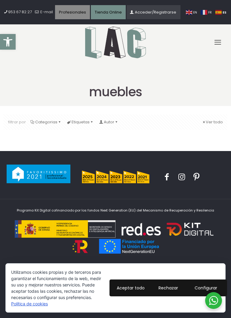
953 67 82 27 (20, 12)
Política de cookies (29, 303)
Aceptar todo (131, 288)
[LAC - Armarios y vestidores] (115, 42)
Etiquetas (81, 122)
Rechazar (168, 288)
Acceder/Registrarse (155, 12)
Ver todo (214, 122)
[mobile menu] (218, 42)
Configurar (206, 288)
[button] (8, 42)
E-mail (46, 12)
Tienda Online (108, 12)
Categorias (46, 122)
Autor (109, 122)
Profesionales (72, 12)
